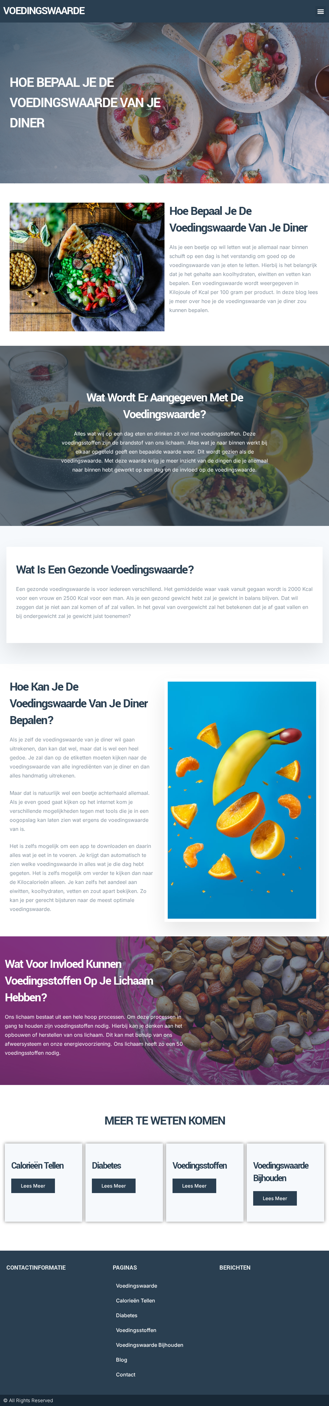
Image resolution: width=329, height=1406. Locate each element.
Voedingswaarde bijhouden (149, 1345)
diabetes (127, 1315)
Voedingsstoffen (136, 1330)
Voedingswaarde (43, 11)
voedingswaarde (136, 1285)
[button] (320, 11)
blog (121, 1359)
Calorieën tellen (135, 1300)
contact (125, 1374)
